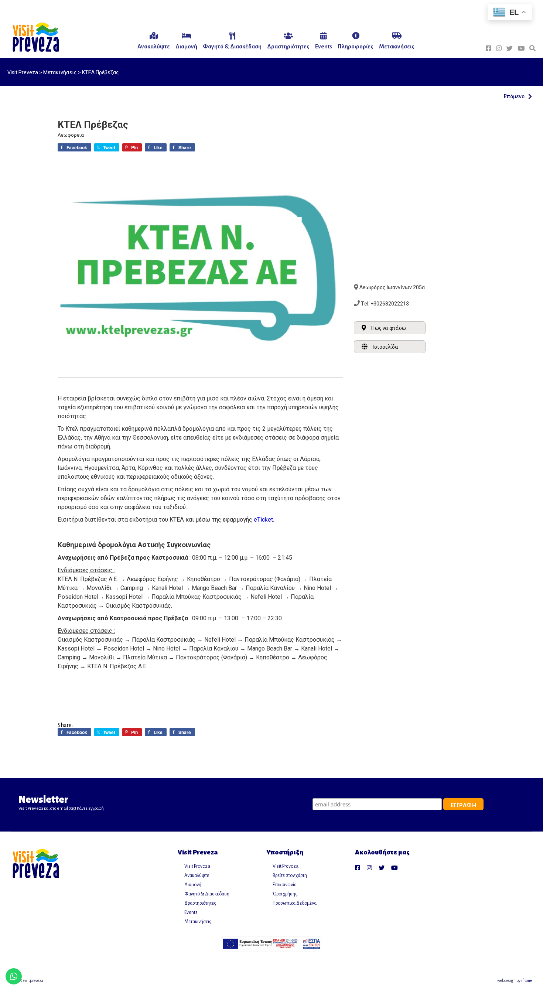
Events (191, 912)
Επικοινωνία (285, 884)
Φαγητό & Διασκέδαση (206, 894)
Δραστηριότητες (200, 903)
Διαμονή (192, 884)
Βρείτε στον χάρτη (290, 875)
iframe (526, 980)
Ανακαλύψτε (196, 875)
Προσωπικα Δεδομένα (295, 903)
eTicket (263, 519)
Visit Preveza (197, 866)
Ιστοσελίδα (385, 347)
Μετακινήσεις (197, 921)
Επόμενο (514, 96)
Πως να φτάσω (388, 328)
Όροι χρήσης (285, 894)
